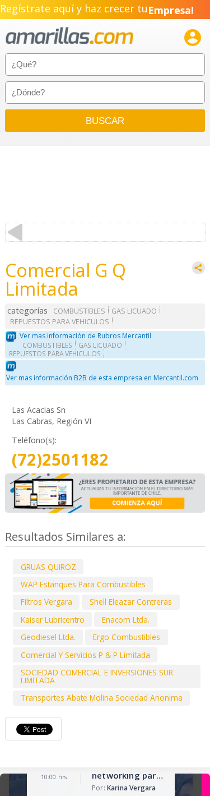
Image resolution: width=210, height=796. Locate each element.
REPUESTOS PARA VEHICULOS (59, 321)
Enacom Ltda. (126, 619)
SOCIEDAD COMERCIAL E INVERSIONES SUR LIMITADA (97, 676)
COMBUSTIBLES (79, 311)
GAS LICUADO (134, 311)
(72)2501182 (60, 460)
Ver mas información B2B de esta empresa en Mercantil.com (102, 378)
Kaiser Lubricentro (53, 619)
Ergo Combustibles (126, 637)
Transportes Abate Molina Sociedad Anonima (102, 697)
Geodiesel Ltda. (48, 637)
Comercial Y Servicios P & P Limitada (85, 655)
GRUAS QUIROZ (48, 567)
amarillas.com (69, 36)
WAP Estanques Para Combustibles (83, 584)
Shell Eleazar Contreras (131, 601)
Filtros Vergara (46, 601)
